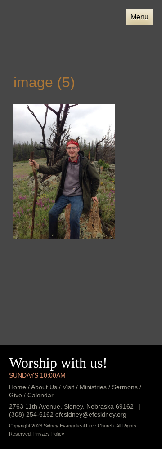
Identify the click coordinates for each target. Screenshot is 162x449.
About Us (44, 387)
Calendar (40, 395)
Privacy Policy (48, 433)
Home (17, 387)
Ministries (93, 387)
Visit (68, 387)
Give (15, 395)
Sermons (125, 387)
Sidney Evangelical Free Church (53, 31)
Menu (139, 17)
